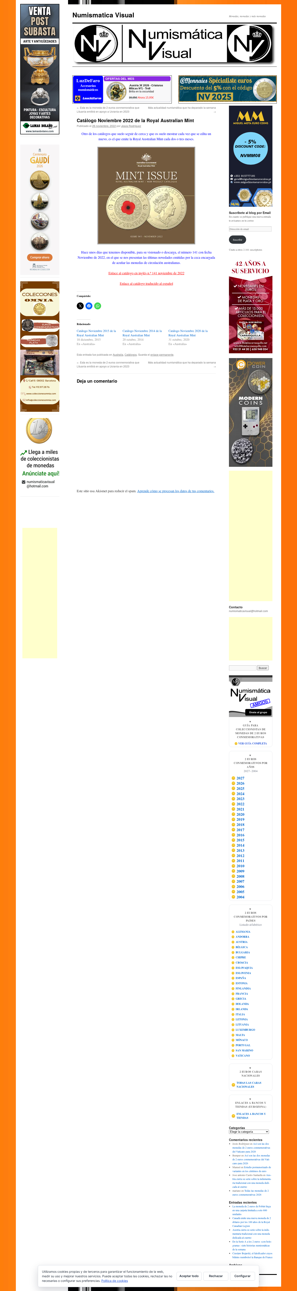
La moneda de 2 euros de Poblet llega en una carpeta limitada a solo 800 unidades (251, 1210)
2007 (238, 881)
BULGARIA (240, 952)
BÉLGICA (239, 947)
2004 (238, 896)
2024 (238, 793)
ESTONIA (239, 983)
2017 (238, 829)
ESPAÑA (238, 978)
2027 (238, 778)
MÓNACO (239, 1040)
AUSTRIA (239, 942)
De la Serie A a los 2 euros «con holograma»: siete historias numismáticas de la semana (252, 1245)
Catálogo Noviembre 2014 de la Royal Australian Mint (142, 333)
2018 (238, 824)
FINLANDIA (241, 988)
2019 (238, 819)
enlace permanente (162, 354)
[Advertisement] (39, 593)
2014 (238, 845)
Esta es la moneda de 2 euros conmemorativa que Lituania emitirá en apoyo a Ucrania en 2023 (108, 109)
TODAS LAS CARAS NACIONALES (246, 1085)
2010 (238, 865)
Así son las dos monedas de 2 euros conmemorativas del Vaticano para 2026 (251, 1147)
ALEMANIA (241, 932)
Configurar (242, 1276)
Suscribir (237, 239)
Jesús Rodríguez (131, 126)
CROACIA (239, 962)
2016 (238, 834)
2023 (238, 798)
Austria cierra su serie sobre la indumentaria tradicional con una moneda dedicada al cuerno (251, 1233)
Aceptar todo (189, 1276)
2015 (238, 840)
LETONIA (239, 1019)
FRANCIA (239, 994)
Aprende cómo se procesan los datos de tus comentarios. (175, 491)
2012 (238, 855)
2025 (238, 788)
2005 (238, 891)
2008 (238, 876)
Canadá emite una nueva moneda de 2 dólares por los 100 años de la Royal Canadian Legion (251, 1222)
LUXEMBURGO (243, 1030)
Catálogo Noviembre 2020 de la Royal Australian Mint (188, 333)
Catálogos (131, 354)
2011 (238, 860)
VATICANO (240, 1055)
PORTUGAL (241, 1045)
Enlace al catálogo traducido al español (146, 283)
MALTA (238, 1035)
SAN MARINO (242, 1050)
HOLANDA (240, 1004)
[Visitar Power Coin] (250, 412)
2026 (238, 783)
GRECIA (239, 999)
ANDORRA (240, 937)
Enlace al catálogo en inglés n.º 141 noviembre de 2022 (146, 273)
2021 (238, 809)
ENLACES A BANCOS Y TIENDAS (248, 1116)
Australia (118, 354)
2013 (238, 850)
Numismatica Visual (103, 14)
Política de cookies (114, 1281)
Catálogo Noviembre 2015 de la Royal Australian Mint (96, 333)
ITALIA (238, 1014)
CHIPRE (238, 957)
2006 (238, 886)
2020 (238, 814)
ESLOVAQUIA (242, 968)
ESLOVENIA (241, 973)
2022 (238, 803)
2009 (238, 871)
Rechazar (216, 1276)
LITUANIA (240, 1024)
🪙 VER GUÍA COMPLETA (250, 743)
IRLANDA (239, 1009)
